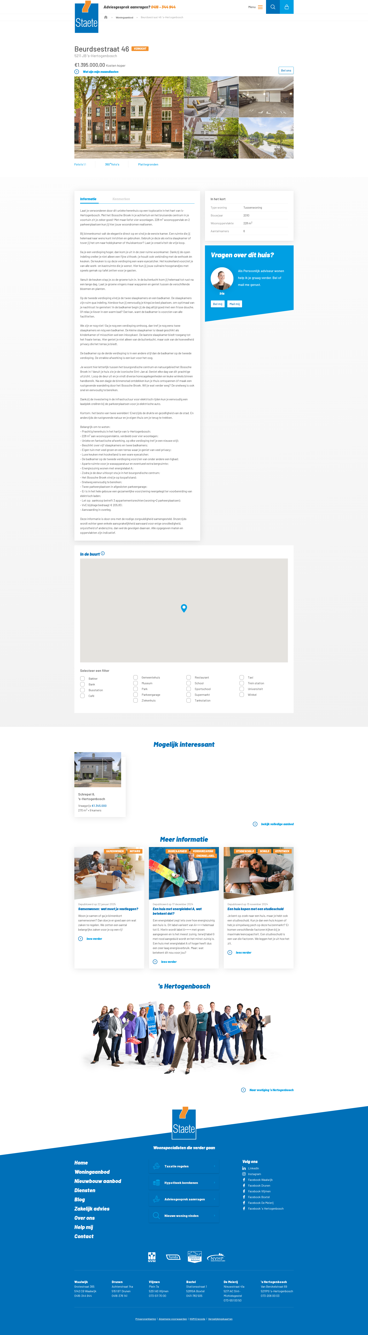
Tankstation (202, 700)
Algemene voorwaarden (173, 1318)
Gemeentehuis (151, 677)
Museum (147, 683)
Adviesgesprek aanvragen (184, 1199)
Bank (92, 684)
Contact (84, 1236)
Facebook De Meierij (261, 1202)
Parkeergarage (151, 694)
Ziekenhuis (149, 700)
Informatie (88, 199)
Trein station (256, 683)
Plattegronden (148, 164)
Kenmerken (121, 199)
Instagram (254, 1174)
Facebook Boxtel (259, 1197)
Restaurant (202, 677)
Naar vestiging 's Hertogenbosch (272, 1090)
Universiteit (255, 689)
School (199, 683)
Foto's (80, 164)
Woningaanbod (124, 17)
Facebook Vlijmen (259, 1191)
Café (91, 696)
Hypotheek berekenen (181, 1182)
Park (145, 689)
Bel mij (217, 304)
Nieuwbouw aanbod (97, 1181)
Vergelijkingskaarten (220, 1318)
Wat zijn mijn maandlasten (100, 71)
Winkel (252, 694)
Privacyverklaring (146, 1318)
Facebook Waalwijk (260, 1179)
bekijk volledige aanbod (277, 824)
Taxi (250, 677)
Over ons (84, 1217)
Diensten (84, 1190)
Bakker (93, 678)
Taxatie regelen (176, 1166)
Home (81, 1162)
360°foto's (112, 164)
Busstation (96, 690)
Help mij (83, 1227)
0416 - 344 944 (163, 7)
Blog (79, 1199)
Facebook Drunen (259, 1185)
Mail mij (235, 304)
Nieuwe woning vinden (181, 1215)
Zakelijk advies (91, 1208)
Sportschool (203, 689)
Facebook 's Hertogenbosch (266, 1208)
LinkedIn (253, 1168)
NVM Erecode (197, 1318)
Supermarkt (202, 694)
